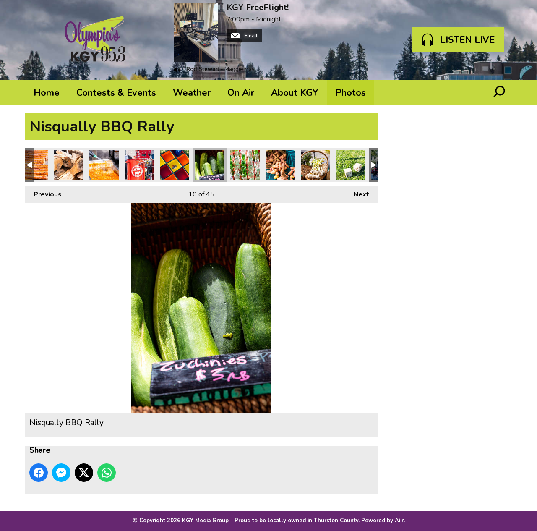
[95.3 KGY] (95, 39)
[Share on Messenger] (61, 472)
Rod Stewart (202, 69)
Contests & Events (116, 92)
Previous (43, 194)
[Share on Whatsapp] (106, 472)
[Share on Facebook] (38, 472)
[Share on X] (84, 472)
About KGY (294, 92)
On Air (240, 92)
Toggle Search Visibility (499, 92)
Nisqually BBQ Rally (33, 165)
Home (47, 92)
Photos (350, 92)
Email (250, 35)
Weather (192, 92)
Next (357, 194)
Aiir (399, 520)
